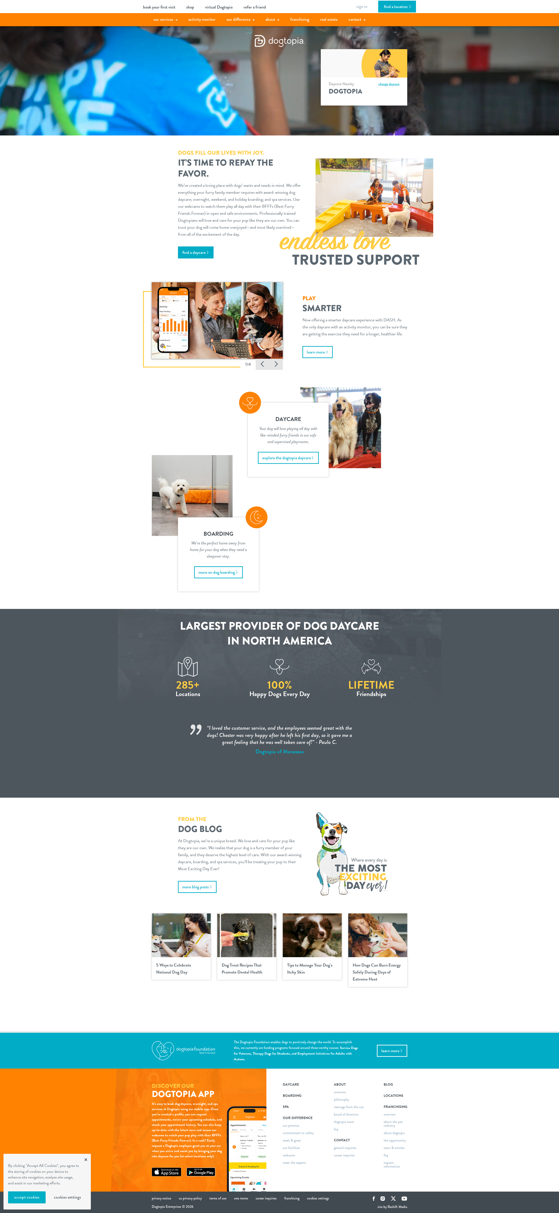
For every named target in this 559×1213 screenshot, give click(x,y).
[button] (262, 364)
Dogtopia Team (344, 1121)
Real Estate (329, 19)
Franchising (299, 19)
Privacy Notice (161, 1198)
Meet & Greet (292, 1140)
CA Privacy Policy (190, 1198)
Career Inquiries (344, 1155)
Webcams (289, 1155)
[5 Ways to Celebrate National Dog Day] (181, 934)
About (270, 19)
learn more (316, 352)
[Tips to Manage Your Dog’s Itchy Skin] (312, 934)
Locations (393, 1095)
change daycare (388, 84)
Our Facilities (291, 1147)
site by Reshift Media (392, 1206)
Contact (355, 19)
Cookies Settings (67, 1197)
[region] (47, 1182)
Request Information (392, 1164)
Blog (388, 1084)
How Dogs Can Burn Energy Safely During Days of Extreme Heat (377, 972)
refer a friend (254, 7)
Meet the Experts (294, 1162)
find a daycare (194, 252)
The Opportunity (395, 1140)
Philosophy (341, 1099)
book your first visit (159, 7)
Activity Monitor (202, 19)
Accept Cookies (27, 1197)
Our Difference (238, 19)
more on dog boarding (216, 572)
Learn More (390, 1051)
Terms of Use (217, 1198)
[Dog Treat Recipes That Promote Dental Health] (246, 934)
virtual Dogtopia (219, 7)
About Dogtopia (394, 1132)
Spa (286, 1106)
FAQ (336, 1129)
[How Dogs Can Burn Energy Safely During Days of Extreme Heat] (377, 934)
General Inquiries (345, 1147)
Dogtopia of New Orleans (279, 758)
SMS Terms (241, 1198)
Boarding (292, 1095)
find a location (396, 6)
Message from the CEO (349, 1106)
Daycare (291, 1084)
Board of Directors (346, 1114)
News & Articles (394, 1147)
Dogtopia (345, 91)
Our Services (163, 19)
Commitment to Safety (298, 1132)
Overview (340, 1092)
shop (190, 7)
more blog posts (195, 887)
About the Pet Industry (393, 1123)
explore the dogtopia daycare (286, 458)
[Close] (86, 1159)
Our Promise (291, 1125)
